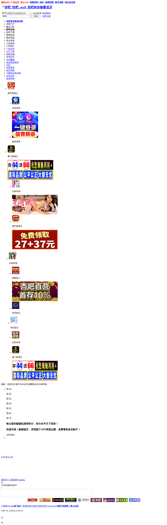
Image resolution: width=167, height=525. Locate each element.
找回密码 (46, 13)
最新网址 (22, 480)
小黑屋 (4, 506)
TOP (3, 457)
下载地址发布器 (13, 73)
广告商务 (25, 506)
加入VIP (24, 2)
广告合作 (15, 2)
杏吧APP (5, 2)
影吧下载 (10, 32)
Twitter (11, 506)
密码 (4, 16)
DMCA (46, 506)
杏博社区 (10, 57)
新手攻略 (59, 2)
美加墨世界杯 (12, 62)
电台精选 (10, 40)
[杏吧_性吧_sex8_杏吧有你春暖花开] (27, 7)
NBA (8, 65)
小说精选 (10, 43)
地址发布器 (70, 2)
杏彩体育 (10, 67)
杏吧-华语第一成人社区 (68, 506)
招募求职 (34, 2)
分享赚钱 (10, 60)
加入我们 (33, 506)
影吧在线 (10, 29)
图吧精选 (10, 35)
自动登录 (37, 13)
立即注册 (46, 16)
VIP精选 (10, 46)
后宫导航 (10, 70)
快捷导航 (10, 78)
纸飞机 (17, 506)
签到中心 (5, 480)
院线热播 (10, 54)
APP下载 (10, 51)
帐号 (4, 13)
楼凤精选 (10, 38)
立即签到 (10, 435)
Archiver (53, 506)
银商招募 (49, 2)
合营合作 (10, 76)
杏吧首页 (14, 21)
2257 (40, 506)
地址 (42, 2)
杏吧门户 (10, 24)
